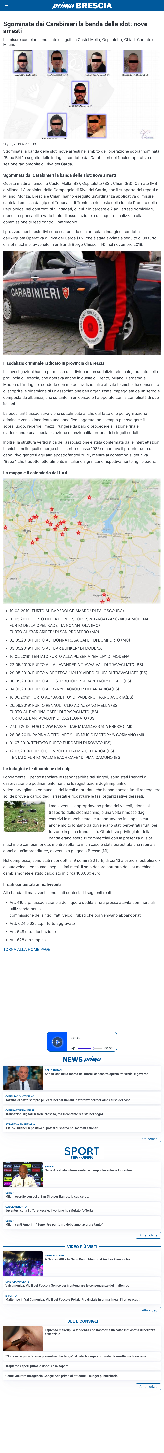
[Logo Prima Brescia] (82, 6)
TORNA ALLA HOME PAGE (26, 949)
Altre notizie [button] (148, 1139)
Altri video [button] (149, 1310)
